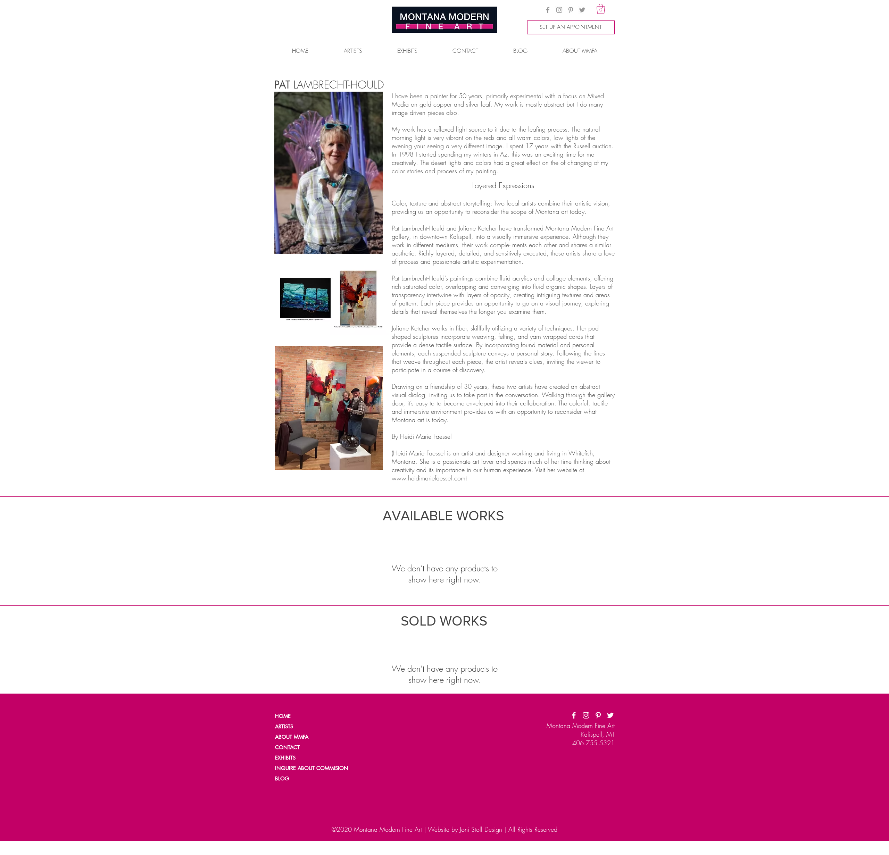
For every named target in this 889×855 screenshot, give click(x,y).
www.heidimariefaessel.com (428, 478)
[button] (601, 9)
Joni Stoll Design (481, 829)
